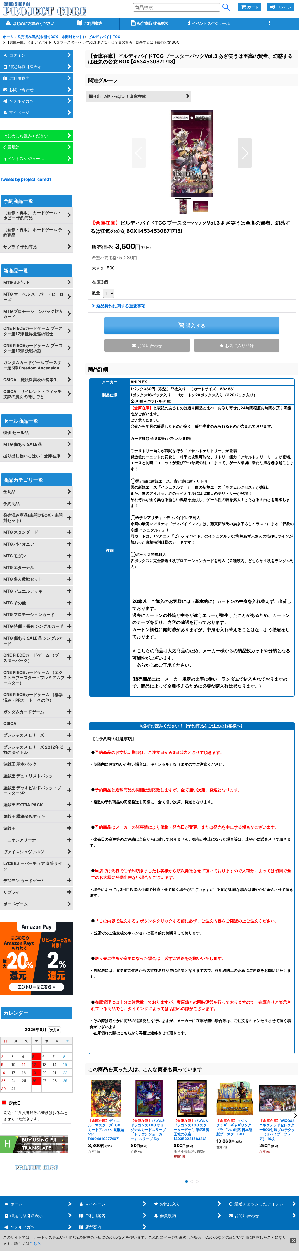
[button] (269, 24)
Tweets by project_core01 (25, 179)
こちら (35, 1243)
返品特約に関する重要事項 (120, 305)
